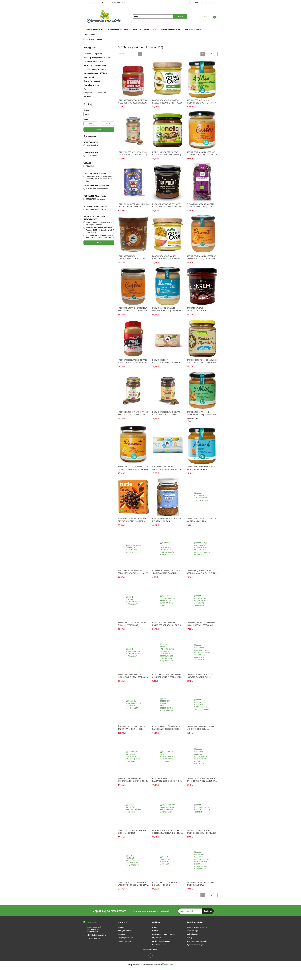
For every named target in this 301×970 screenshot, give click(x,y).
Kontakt (155, 931)
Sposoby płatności (125, 941)
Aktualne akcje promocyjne (197, 927)
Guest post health (159, 945)
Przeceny (87, 89)
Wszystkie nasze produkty (94, 93)
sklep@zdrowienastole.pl (96, 935)
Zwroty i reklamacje (125, 931)
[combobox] (130, 54)
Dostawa (121, 927)
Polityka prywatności (125, 938)
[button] (123, 922)
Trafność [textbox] (122, 54)
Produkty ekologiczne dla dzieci (97, 58)
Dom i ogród (90, 34)
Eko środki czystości (194, 29)
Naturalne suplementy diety (144, 29)
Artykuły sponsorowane (161, 941)
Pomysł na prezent (91, 85)
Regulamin (122, 934)
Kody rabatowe (192, 934)
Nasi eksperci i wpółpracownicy (164, 934)
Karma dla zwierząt (91, 81)
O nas (154, 927)
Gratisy (189, 938)
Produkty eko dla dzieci (118, 29)
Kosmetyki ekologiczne (171, 29)
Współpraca (156, 938)
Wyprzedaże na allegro (195, 945)
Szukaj (98, 130)
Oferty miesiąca (193, 931)
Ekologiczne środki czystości (96, 69)
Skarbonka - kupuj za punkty (197, 941)
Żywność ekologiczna (92, 54)
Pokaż (99, 243)
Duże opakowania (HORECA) (95, 73)
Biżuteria (87, 97)
